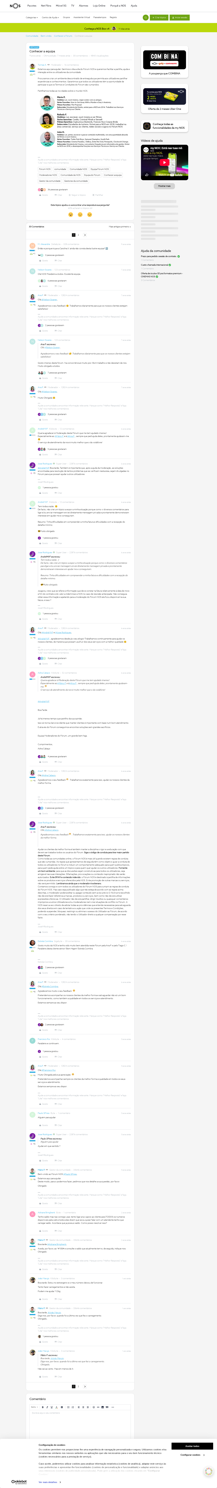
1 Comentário (147, 260)
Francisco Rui (44, 1039)
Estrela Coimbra (45, 941)
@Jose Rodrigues (63, 633)
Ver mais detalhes (48, 1482)
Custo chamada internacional (154, 265)
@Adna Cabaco (48, 775)
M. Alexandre (44, 244)
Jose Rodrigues (45, 464)
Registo (113, 17)
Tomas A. (42, 65)
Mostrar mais (164, 186)
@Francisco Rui (48, 1070)
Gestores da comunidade (76, 181)
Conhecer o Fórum (63, 36)
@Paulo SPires (70, 1174)
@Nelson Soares (49, 300)
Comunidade (32, 36)
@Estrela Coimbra (49, 987)
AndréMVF (43, 429)
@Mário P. (59, 436)
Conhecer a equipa (112, 175)
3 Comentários (148, 280)
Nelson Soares (45, 270)
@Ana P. (71, 436)
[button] (159, 18)
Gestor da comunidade (49, 181)
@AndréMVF (43, 468)
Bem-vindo (46, 36)
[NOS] (15, 6)
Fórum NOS (44, 169)
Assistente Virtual (82, 17)
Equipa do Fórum (92, 175)
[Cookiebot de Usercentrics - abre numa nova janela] (19, 1482)
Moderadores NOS (48, 175)
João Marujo (43, 1279)
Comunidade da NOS (70, 175)
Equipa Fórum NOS (100, 169)
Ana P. (41, 295)
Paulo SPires (43, 1113)
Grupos (66, 17)
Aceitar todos (192, 1446)
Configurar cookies (191, 1455)
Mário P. (41, 1170)
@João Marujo (54, 1313)
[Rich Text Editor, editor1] (80, 1425)
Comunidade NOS (78, 169)
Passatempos (99, 17)
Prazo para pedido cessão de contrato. (159, 256)
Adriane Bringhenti (46, 1213)
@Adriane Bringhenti (56, 1244)
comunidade (60, 169)
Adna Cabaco (44, 673)
